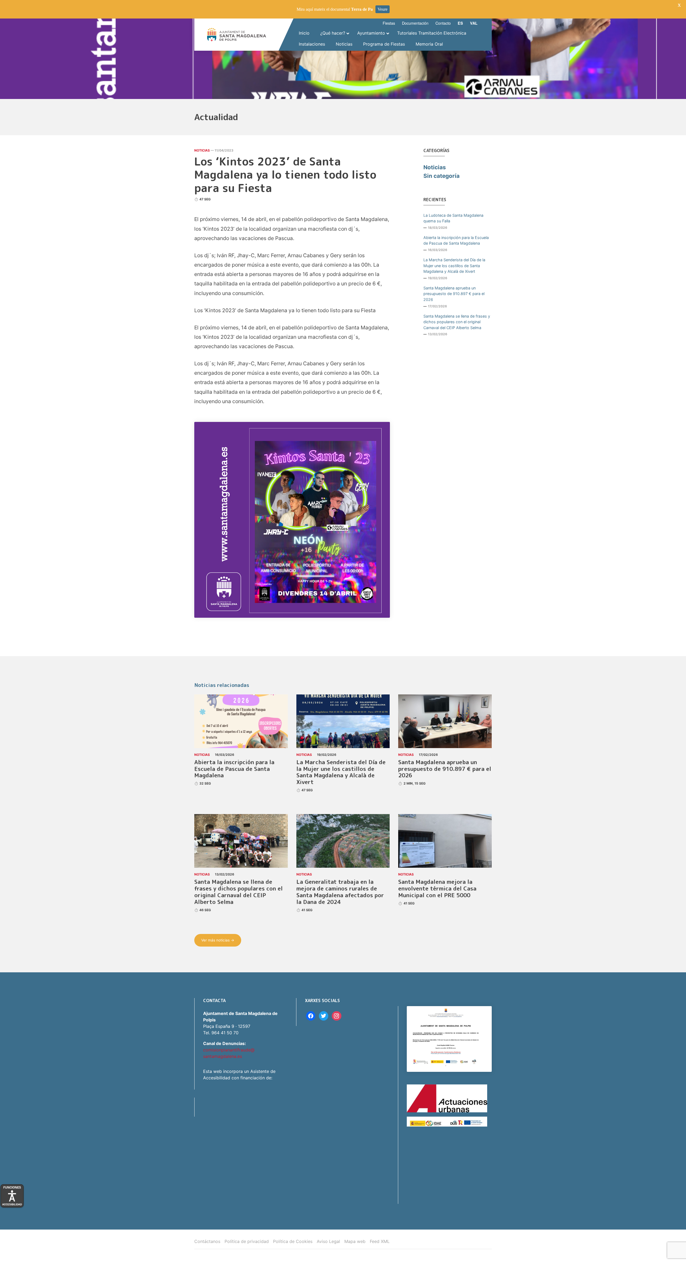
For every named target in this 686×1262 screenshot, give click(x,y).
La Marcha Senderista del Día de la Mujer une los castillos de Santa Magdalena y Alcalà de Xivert (454, 265)
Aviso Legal (328, 1241)
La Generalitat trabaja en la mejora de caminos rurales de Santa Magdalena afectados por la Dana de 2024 (340, 892)
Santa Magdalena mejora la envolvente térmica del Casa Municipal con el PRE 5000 (437, 888)
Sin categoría (441, 175)
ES (460, 23)
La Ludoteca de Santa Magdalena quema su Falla (453, 218)
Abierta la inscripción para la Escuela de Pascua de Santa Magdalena (456, 240)
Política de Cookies (292, 1241)
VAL (474, 23)
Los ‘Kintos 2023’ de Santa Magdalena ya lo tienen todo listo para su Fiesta (285, 174)
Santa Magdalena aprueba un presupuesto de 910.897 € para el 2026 (453, 294)
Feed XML (380, 1241)
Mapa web (355, 1241)
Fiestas (389, 23)
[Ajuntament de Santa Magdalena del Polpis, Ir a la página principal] (236, 34)
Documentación (415, 23)
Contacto (443, 23)
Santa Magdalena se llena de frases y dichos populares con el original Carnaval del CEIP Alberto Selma (456, 322)
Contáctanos (207, 1241)
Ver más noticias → (217, 940)
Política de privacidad (247, 1241)
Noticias (202, 150)
